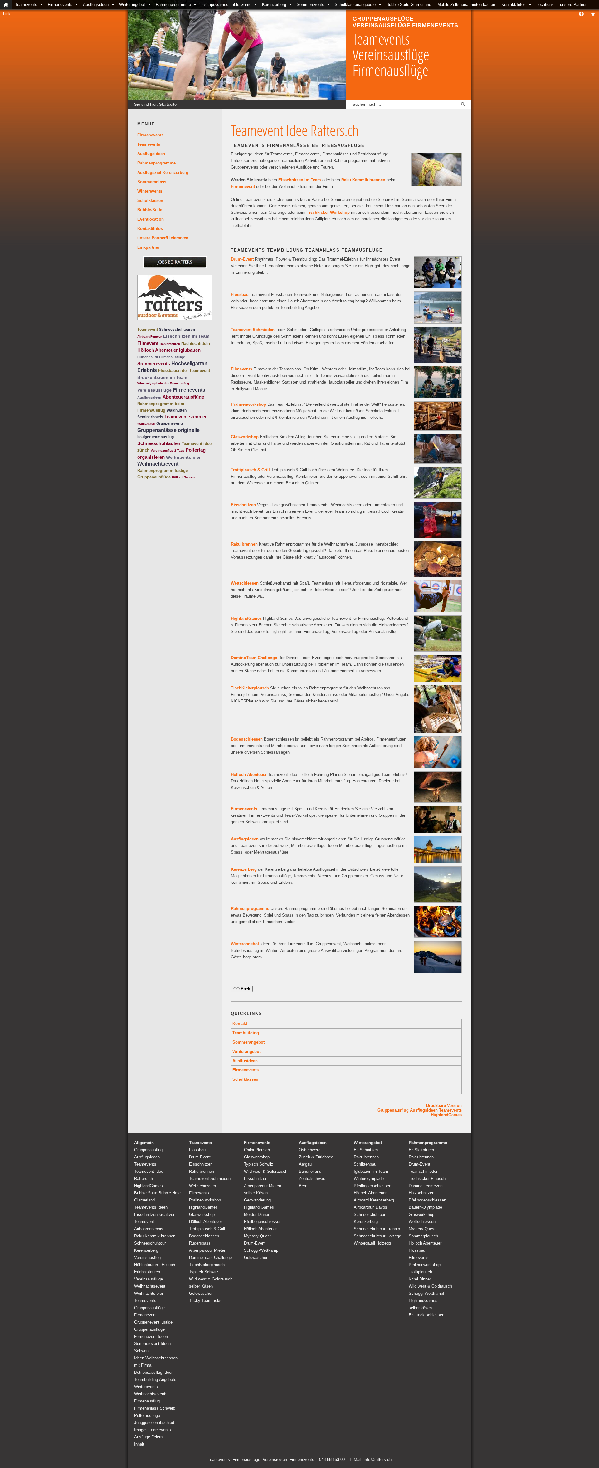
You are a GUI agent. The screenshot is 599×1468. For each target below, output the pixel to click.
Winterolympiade (369, 1178)
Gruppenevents (170, 423)
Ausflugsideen (96, 4)
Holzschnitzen (421, 1193)
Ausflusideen (245, 1061)
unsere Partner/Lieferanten (162, 238)
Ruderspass (200, 1243)
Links (8, 14)
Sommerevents (310, 4)
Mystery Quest (257, 1236)
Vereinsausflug (147, 1257)
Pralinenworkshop (248, 404)
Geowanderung (257, 1200)
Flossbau (240, 294)
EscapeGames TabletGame (226, 4)
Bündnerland (310, 1171)
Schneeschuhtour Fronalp (377, 1228)
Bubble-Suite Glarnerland (408, 4)
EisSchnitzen (366, 1149)
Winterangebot (132, 4)
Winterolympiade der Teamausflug (163, 383)
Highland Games (259, 1207)
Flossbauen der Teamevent (184, 370)
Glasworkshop (245, 436)
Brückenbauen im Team (162, 377)
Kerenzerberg (274, 4)
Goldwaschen (201, 1293)
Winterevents (149, 191)
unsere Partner (573, 4)
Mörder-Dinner (256, 1214)
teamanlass (146, 423)
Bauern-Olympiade (425, 1207)
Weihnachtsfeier (183, 457)
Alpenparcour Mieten (207, 1250)
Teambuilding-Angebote (155, 1379)
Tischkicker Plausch (427, 1178)
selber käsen (420, 1307)
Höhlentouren (170, 343)
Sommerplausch (423, 1236)
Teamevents (26, 4)
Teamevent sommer (185, 416)
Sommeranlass (151, 181)
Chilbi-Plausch (257, 1149)
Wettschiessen (245, 583)
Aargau (305, 1164)
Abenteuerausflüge (183, 396)
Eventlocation (150, 219)
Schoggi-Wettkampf (262, 1250)
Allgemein (144, 1142)
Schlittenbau (365, 1164)
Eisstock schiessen (426, 1315)
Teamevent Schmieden (253, 329)
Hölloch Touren (183, 477)
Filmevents (241, 369)
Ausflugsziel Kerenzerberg (162, 172)
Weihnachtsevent (157, 464)
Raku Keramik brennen (363, 180)
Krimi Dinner (420, 1279)
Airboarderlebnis (148, 1228)
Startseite (168, 104)
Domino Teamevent (426, 1185)
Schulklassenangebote (355, 4)
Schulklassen (245, 1079)
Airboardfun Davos (370, 1207)
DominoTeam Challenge (254, 657)
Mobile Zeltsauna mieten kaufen (466, 4)
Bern (303, 1185)
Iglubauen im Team (371, 1171)
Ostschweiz (309, 1149)
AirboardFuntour (149, 336)
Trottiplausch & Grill (250, 469)
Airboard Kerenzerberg (374, 1200)
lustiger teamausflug (155, 437)
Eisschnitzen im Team (299, 180)
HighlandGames (246, 618)
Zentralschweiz (312, 1178)
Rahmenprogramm (155, 470)
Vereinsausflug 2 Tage (167, 450)
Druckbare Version (444, 1105)
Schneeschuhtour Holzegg (377, 1236)
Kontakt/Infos (513, 4)
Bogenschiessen (247, 739)
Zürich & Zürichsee (316, 1157)
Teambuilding (245, 1032)
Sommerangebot (248, 1042)
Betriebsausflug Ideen (153, 1372)
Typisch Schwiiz (203, 1272)
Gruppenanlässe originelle (168, 430)
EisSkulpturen (421, 1149)
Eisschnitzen (243, 504)
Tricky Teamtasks (205, 1300)
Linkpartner (148, 247)
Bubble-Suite (149, 210)
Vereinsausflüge (154, 390)
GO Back (241, 988)
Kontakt (239, 1023)
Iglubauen (190, 350)
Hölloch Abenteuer (249, 774)
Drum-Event (242, 259)
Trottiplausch (420, 1272)
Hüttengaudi (147, 357)
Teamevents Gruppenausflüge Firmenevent (149, 1307)
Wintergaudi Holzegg (372, 1243)
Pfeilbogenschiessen (262, 1221)
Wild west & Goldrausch (210, 1279)
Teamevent (147, 329)
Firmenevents (60, 4)
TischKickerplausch (250, 688)
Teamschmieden (423, 1171)
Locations (545, 4)
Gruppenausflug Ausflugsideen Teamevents (419, 1110)
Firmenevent (243, 186)
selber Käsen (201, 1286)
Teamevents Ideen (151, 1207)
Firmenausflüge (172, 357)
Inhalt (139, 1444)
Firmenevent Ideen (151, 1336)
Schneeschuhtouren (177, 329)
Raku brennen (244, 544)
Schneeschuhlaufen (158, 443)
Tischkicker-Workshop (328, 212)
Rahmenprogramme (173, 4)
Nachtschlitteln (195, 343)
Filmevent (147, 343)
